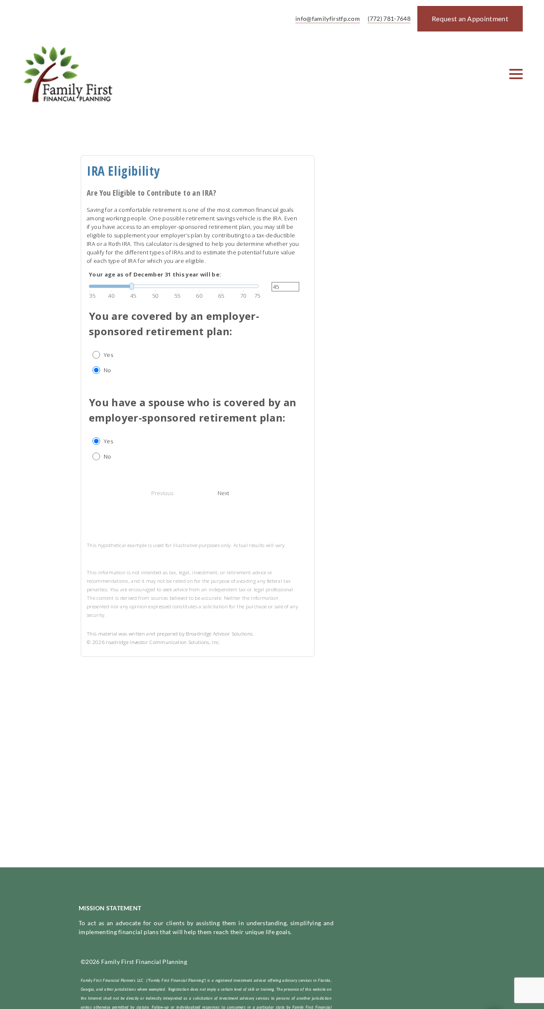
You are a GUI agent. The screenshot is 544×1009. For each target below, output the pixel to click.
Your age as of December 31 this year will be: (155, 274)
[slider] (174, 286)
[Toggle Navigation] (516, 74)
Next (223, 493)
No (107, 370)
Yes (108, 355)
